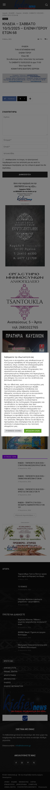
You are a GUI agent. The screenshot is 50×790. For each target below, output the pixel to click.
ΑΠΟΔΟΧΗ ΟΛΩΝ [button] (33, 431)
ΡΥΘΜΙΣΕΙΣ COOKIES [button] (13, 431)
